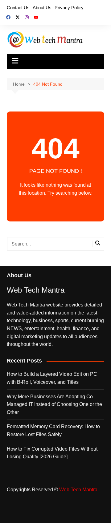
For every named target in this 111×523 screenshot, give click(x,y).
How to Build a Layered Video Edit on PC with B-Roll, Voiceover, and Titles (52, 378)
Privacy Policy (69, 7)
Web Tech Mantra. (79, 489)
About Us (42, 7)
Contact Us (18, 7)
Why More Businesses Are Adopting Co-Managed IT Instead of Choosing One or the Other (54, 404)
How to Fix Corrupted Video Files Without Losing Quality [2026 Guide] (52, 453)
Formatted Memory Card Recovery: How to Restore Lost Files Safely (53, 430)
